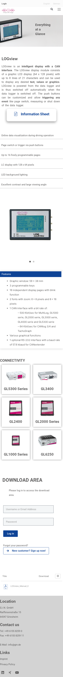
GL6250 (47, 454)
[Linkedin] (2, 672)
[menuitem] (47, 4)
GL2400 (15, 422)
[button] (52, 9)
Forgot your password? (16, 545)
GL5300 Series (16, 389)
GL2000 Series (47, 422)
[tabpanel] (31, 313)
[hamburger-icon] (59, 9)
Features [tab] (6, 274)
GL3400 (47, 389)
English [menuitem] (46, 4)
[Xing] (10, 672)
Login (4, 3)
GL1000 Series (16, 454)
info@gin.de (14, 644)
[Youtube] (17, 672)
